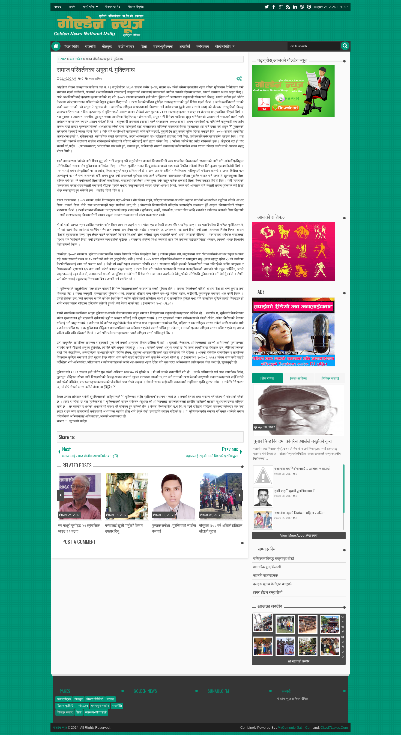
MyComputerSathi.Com (295, 728)
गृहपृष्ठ (57, 6)
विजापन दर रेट (112, 6)
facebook (273, 7)
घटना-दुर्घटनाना (163, 46)
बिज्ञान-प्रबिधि (65, 706)
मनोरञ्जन (202, 46)
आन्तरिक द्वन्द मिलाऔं (267, 566)
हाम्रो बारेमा (88, 6)
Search (345, 45)
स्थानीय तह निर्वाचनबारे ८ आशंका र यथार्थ (302, 468)
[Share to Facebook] (258, 431)
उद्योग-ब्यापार (126, 46)
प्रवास (110, 699)
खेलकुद (107, 46)
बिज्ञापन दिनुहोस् (135, 6)
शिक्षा (144, 46)
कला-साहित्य (95, 78)
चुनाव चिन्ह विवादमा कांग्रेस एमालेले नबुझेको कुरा (292, 440)
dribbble (302, 7)
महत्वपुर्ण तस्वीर (100, 706)
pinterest (309, 7)
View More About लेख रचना (299, 535)
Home (56, 46)
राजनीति (90, 46)
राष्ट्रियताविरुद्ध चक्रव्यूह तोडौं (273, 558)
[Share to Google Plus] (271, 431)
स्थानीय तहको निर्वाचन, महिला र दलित (299, 512)
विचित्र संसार (65, 712)
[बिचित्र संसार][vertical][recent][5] (330, 379)
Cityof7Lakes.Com (334, 728)
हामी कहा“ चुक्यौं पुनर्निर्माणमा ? (294, 490)
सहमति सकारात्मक (265, 575)
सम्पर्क (72, 6)
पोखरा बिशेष (71, 46)
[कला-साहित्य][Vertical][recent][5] (298, 379)
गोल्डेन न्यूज (60, 728)
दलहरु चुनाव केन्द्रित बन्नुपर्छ (272, 583)
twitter (266, 7)
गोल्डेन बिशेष (223, 46)
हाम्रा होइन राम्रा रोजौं (267, 592)
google (280, 7)
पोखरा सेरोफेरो (94, 699)
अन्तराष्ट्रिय (64, 699)
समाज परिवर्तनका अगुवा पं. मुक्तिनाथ (96, 69)
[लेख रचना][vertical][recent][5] (267, 379)
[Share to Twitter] (264, 431)
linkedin (294, 7)
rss (287, 7)
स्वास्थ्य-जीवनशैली (96, 712)
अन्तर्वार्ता (184, 46)
